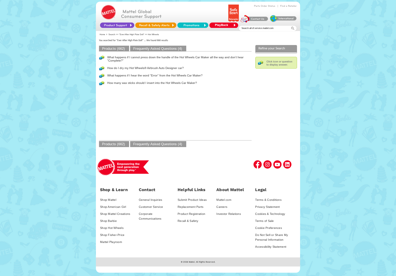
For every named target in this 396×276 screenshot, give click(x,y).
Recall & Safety (188, 220)
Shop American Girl (113, 206)
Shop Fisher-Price (112, 235)
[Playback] (224, 25)
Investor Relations (228, 213)
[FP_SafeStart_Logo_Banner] (234, 21)
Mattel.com (223, 199)
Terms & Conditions (268, 199)
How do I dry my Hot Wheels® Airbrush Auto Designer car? (145, 68)
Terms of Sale (264, 220)
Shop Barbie (108, 220)
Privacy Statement (267, 206)
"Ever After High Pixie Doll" (131, 34)
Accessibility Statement (270, 246)
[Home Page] (108, 18)
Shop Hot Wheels (112, 228)
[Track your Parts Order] (264, 6)
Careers (221, 206)
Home (102, 34)
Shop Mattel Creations (115, 213)
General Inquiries (150, 199)
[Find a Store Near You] (288, 6)
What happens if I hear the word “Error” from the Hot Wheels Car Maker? (155, 75)
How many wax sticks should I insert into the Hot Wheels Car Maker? (152, 82)
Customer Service (151, 206)
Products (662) (113, 49)
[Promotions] (192, 25)
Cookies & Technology (270, 213)
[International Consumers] (283, 21)
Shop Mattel (108, 199)
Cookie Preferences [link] (268, 228)
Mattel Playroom (111, 242)
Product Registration (191, 213)
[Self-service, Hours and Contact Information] (254, 21)
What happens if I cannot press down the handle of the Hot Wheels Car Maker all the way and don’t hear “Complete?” (175, 59)
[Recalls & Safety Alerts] (155, 25)
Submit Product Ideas (192, 199)
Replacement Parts (190, 206)
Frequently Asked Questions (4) (157, 49)
